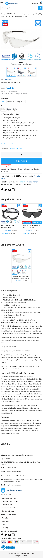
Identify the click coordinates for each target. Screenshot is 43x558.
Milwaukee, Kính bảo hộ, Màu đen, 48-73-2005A (32, 226)
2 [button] (22, 62)
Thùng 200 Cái (20, 101)
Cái (3, 101)
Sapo (26, 556)
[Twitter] (5, 189)
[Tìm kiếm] (40, 8)
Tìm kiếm (5, 518)
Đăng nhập (5, 521)
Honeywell (8, 79)
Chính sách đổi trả (8, 504)
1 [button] (20, 62)
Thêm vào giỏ (21, 161)
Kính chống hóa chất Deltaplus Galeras (7, 226)
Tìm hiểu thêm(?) (31, 182)
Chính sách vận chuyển (10, 501)
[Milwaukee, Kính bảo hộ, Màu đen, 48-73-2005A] (32, 214)
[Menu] (2, 3)
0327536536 (12, 468)
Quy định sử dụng (8, 511)
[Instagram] (13, 189)
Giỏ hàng (5, 527)
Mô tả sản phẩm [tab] (9, 290)
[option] (21, 40)
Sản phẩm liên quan (11, 199)
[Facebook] (2, 189)
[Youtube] (9, 189)
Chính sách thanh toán (9, 508)
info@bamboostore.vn (13, 471)
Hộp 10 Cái (10, 101)
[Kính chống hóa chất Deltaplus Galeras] (11, 214)
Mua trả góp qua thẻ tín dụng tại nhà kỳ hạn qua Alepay (20, 170)
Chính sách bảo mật (9, 498)
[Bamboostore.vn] (15, 3)
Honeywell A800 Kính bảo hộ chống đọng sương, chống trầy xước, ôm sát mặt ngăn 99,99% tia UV (21, 277)
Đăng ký (4, 524)
